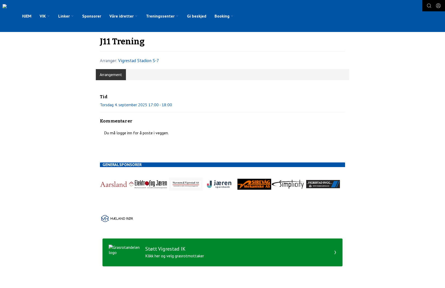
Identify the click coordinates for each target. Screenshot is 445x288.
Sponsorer (91, 16)
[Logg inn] (438, 5)
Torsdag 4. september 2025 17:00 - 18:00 (136, 104)
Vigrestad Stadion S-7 (138, 60)
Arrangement (111, 74)
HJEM (26, 16)
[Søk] (429, 5)
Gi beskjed (196, 16)
